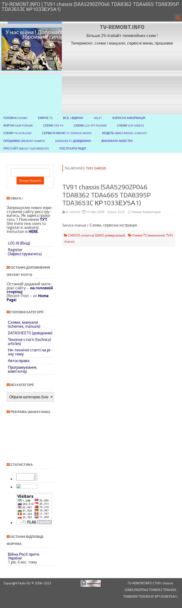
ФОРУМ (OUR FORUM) (18, 125)
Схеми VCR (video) (130, 125)
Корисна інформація (128, 118)
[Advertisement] (122, 80)
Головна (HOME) (15, 118)
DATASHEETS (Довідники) (73, 141)
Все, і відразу (73, 118)
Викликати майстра (117, 141)
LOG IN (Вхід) (19, 243)
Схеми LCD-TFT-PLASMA (90, 125)
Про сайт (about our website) (26, 148)
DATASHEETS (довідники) (30, 333)
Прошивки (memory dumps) (24, 141)
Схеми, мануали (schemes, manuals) (24, 324)
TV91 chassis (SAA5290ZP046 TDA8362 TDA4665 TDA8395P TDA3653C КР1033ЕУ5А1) (106, 195)
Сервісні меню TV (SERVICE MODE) (67, 133)
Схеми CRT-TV (53, 125)
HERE (33, 231)
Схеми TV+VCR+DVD (17, 133)
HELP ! (98, 118)
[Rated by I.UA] (26, 487)
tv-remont (73, 211)
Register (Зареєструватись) (25, 252)
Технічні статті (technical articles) (29, 341)
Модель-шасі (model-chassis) (124, 133)
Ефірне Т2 (45, 118)
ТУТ (43, 219)
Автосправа (18, 361)
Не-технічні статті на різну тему (30, 352)
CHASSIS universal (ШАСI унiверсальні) (96, 235)
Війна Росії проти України (23, 556)
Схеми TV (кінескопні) (148, 235)
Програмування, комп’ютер (22, 369)
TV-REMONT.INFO (122, 27)
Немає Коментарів (146, 211)
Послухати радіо (72, 148)
